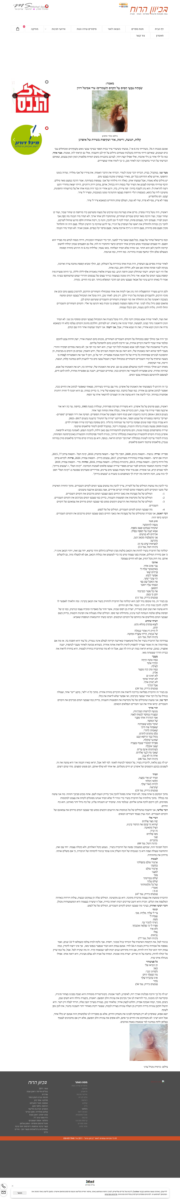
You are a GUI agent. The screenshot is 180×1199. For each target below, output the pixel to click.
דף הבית (159, 29)
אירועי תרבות (58, 29)
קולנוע (84, 1103)
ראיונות (84, 1100)
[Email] (3, 1193)
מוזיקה (34, 29)
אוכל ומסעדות (81, 1114)
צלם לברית (83, 1097)
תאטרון (160, 36)
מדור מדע (83, 1126)
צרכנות (84, 1117)
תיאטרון (84, 1091)
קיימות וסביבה (81, 1120)
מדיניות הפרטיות (111, 1194)
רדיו (85, 1106)
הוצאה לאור (114, 29)
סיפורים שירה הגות (87, 29)
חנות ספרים (137, 29)
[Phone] (3, 1187)
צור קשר (140, 36)
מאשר (19, 1193)
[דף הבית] (149, 11)
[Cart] (18, 29)
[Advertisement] (90, 58)
